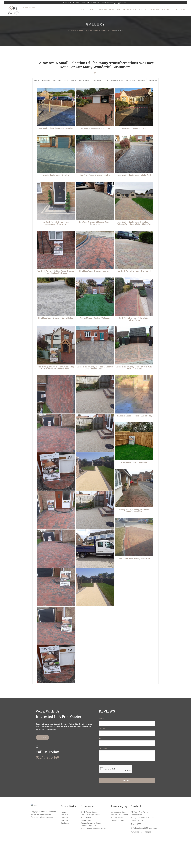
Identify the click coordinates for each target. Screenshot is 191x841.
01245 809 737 (29, 7)
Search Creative (47, 817)
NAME (101, 719)
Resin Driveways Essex (90, 815)
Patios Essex (86, 817)
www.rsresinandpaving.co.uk (142, 832)
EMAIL (101, 738)
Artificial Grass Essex (119, 815)
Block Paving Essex (88, 812)
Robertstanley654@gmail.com (115, 3)
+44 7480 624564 (92, 3)
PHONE (102, 729)
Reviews (64, 820)
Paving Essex (86, 820)
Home (63, 812)
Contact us (65, 823)
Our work (64, 817)
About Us (64, 815)
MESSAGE (103, 748)
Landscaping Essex (88, 826)
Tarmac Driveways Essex (91, 823)
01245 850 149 (73, 3)
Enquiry (42, 737)
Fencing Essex (117, 817)
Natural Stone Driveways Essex (93, 829)
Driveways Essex (118, 820)
